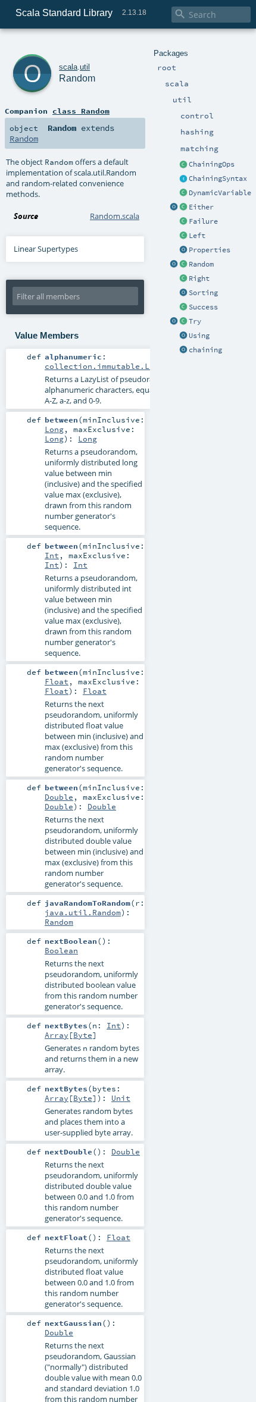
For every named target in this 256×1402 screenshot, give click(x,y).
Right (199, 278)
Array (56, 1035)
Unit (120, 1098)
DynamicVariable (220, 193)
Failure (203, 221)
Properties (209, 250)
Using (199, 335)
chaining (205, 350)
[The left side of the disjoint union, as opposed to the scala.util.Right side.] (183, 236)
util (85, 66)
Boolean (61, 950)
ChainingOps (212, 164)
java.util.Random (83, 912)
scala (68, 66)
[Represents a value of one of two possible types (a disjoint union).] (183, 207)
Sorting (203, 293)
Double (59, 797)
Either (201, 207)
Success (203, 307)
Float (56, 681)
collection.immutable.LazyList (114, 366)
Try (195, 321)
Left (197, 235)
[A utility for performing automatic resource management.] (183, 336)
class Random (81, 110)
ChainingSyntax (218, 178)
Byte (82, 1035)
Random (201, 264)
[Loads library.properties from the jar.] (183, 250)
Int (52, 555)
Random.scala (114, 216)
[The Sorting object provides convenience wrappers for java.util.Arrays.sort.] (183, 293)
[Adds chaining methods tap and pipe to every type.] (183, 165)
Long (54, 429)
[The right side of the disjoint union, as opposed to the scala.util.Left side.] (183, 279)
